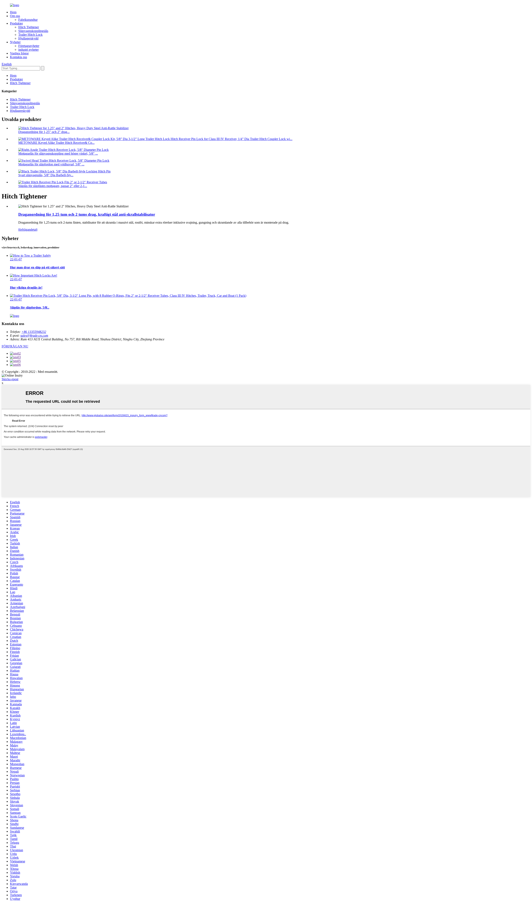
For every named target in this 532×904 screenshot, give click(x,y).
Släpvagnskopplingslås (33, 31)
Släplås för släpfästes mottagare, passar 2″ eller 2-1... (52, 186)
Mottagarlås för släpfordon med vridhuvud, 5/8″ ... (51, 164)
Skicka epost (10, 379)
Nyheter (15, 42)
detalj (33, 229)
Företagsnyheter (28, 46)
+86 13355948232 (33, 332)
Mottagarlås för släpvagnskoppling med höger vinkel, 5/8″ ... (58, 153)
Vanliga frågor (19, 53)
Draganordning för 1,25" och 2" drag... (44, 132)
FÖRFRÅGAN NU (15, 346)
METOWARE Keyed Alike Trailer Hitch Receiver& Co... (56, 142)
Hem (13, 12)
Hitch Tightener (28, 27)
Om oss (15, 16)
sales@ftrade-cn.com (34, 335)
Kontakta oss (18, 57)
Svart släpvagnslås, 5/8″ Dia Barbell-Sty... (45, 175)
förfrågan (24, 229)
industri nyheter (28, 49)
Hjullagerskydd (28, 38)
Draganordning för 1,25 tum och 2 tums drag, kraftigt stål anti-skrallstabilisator (86, 214)
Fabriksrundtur (28, 19)
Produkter (16, 23)
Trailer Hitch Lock (30, 34)
